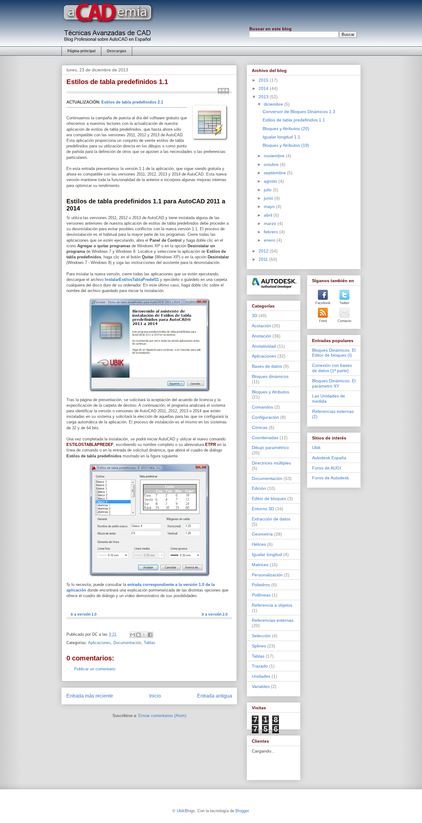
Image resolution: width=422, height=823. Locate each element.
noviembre (275, 155)
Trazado (260, 666)
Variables (261, 686)
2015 (264, 80)
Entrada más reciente (89, 695)
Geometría (262, 534)
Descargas (116, 51)
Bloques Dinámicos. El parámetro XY (334, 383)
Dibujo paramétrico (270, 447)
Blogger (242, 810)
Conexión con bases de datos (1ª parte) (332, 368)
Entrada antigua (214, 695)
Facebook (323, 303)
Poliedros (261, 584)
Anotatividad (264, 346)
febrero (271, 231)
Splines (259, 645)
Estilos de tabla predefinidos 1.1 (294, 119)
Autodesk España (329, 457)
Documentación (127, 642)
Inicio (155, 695)
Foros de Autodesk (330, 477)
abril (268, 215)
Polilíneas (261, 594)
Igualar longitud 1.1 (281, 136)
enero (270, 240)
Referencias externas (272, 620)
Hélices (259, 544)
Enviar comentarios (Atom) (162, 715)
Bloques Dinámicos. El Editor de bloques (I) (334, 353)
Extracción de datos (271, 518)
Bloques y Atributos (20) (286, 128)
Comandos (262, 407)
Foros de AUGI (326, 467)
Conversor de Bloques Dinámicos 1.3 (299, 111)
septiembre (275, 172)
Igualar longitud (267, 554)
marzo (270, 223)
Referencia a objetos (272, 605)
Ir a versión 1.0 (84, 614)
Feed (323, 321)
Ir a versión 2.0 (215, 614)
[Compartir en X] (144, 635)
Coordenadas (265, 437)
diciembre (274, 104)
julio (268, 189)
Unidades (261, 676)
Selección (261, 635)
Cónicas (260, 427)
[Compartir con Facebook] (150, 635)
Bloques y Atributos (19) (286, 145)
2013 (264, 96)
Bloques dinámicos (270, 376)
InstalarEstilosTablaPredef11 (132, 279)
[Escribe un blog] (138, 635)
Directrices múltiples (271, 462)
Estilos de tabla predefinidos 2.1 (132, 102)
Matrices (260, 564)
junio (269, 198)
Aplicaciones (99, 642)
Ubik (316, 447)
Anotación (261, 335)
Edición (259, 488)
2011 (264, 259)
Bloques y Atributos (270, 391)
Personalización (267, 574)
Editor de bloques (269, 498)
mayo (270, 206)
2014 (264, 88)
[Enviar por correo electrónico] (132, 635)
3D (254, 315)
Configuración (265, 417)
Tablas (149, 642)
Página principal (81, 51)
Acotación (261, 325)
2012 (264, 250)
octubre (272, 164)
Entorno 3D (263, 508)
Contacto (344, 321)
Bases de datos (267, 366)
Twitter (344, 303)
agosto (271, 181)
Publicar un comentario (94, 669)
